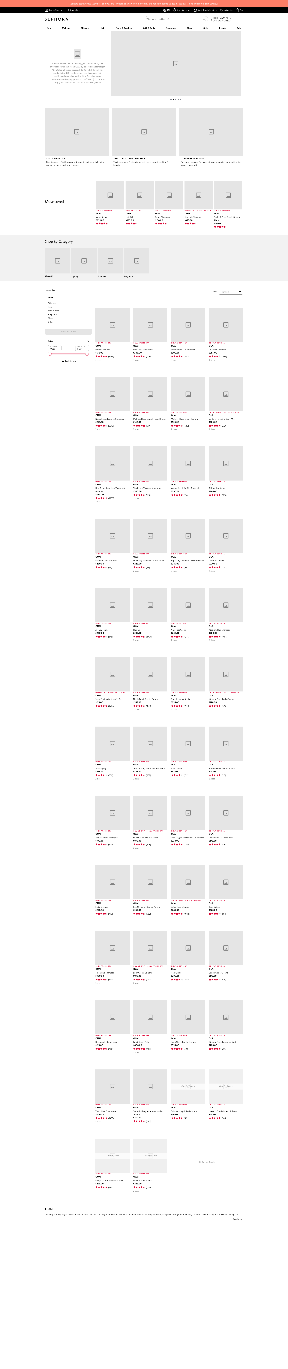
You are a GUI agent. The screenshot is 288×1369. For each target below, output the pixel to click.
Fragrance (52, 314)
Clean (50, 318)
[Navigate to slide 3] (176, 99)
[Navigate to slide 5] (180, 99)
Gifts (50, 322)
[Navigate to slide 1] (171, 99)
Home (47, 290)
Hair (50, 307)
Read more (238, 1219)
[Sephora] (56, 19)
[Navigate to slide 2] (173, 99)
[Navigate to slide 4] (178, 99)
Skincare (52, 303)
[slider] (50, 354)
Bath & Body (53, 310)
